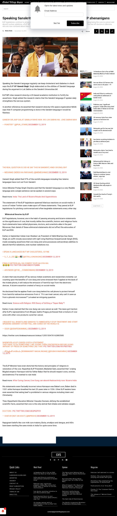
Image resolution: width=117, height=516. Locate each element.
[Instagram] (54, 460)
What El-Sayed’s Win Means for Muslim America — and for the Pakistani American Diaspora (72, 486)
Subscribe (75, 23)
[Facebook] (96, 31)
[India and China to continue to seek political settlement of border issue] (86, 96)
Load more (96, 206)
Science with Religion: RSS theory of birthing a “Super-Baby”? (39, 303)
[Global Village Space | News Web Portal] (12, 2)
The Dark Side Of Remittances (72, 499)
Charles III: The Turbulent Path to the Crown (102, 490)
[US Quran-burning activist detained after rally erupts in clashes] (86, 186)
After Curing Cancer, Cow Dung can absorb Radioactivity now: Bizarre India (45, 380)
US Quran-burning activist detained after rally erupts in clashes (102, 185)
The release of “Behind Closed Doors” (101, 495)
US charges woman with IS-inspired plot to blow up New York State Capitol (45, 503)
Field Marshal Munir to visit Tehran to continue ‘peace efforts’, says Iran (101, 174)
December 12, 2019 (37, 124)
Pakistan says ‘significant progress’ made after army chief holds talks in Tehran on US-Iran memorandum (45, 486)
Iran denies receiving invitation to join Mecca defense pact (45, 492)
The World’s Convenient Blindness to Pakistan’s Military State (73, 503)
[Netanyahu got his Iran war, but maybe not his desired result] (86, 131)
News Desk (8, 31)
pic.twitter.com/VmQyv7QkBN (25, 265)
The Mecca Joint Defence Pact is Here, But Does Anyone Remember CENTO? (74, 473)
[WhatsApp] (107, 31)
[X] (101, 31)
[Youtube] (66, 460)
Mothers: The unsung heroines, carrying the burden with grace (101, 477)
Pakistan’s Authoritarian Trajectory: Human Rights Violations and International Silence (72, 493)
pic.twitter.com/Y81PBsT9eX (57, 346)
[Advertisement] (40, 146)
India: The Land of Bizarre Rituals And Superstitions (35, 197)
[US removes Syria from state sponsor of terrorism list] (86, 120)
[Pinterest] (58, 460)
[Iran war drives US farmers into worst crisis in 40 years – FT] (86, 85)
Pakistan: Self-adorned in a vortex (102, 472)
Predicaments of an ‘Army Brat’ (101, 486)
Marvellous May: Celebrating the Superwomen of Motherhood (102, 481)
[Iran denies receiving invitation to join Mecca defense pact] (86, 142)
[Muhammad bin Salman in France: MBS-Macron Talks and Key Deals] (86, 164)
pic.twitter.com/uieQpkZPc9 (27, 411)
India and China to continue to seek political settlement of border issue (102, 96)
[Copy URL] (112, 31)
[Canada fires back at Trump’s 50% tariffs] (86, 197)
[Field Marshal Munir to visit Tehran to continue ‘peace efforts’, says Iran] (86, 175)
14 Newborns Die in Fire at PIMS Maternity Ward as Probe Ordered (45, 473)
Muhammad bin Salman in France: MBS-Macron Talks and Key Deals (103, 163)
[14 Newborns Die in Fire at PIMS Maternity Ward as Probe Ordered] (86, 75)
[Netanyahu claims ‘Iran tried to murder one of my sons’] (86, 153)
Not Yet (57, 23)
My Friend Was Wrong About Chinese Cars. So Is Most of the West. (72, 480)
